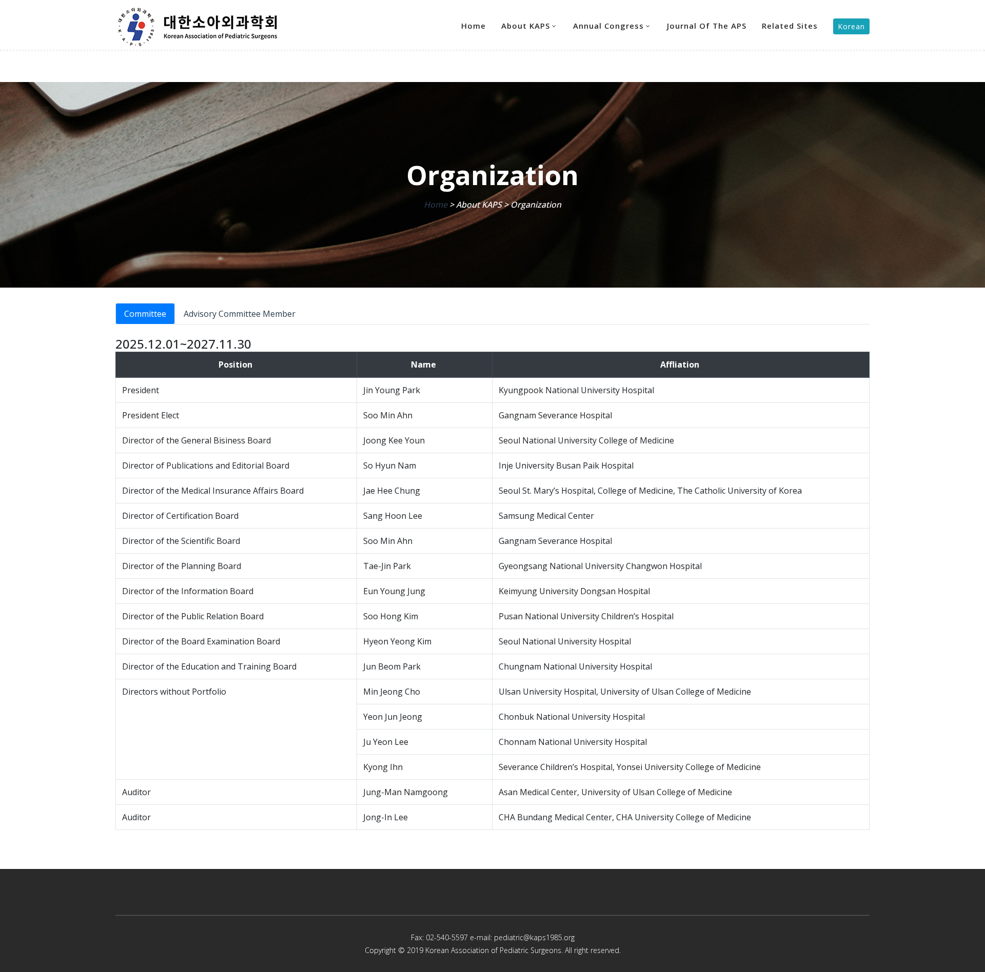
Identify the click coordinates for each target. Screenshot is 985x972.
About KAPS (525, 26)
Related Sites (790, 26)
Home (473, 26)
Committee (145, 313)
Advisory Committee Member (240, 313)
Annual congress (608, 26)
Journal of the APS (706, 26)
